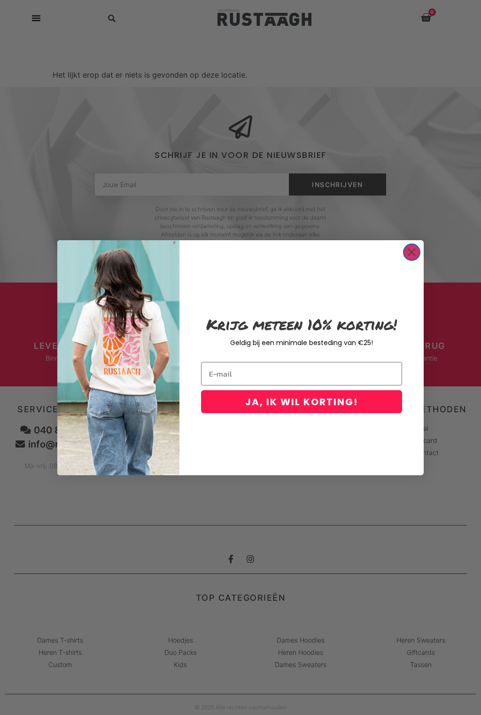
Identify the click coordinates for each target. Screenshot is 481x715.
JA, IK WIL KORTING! (301, 402)
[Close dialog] (411, 252)
